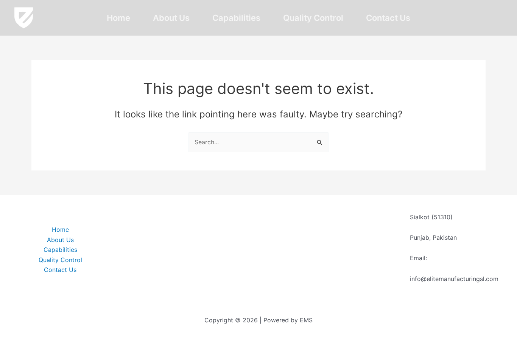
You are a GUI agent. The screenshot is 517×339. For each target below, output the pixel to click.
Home (118, 18)
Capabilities (236, 18)
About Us (171, 18)
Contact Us (388, 18)
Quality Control (313, 18)
